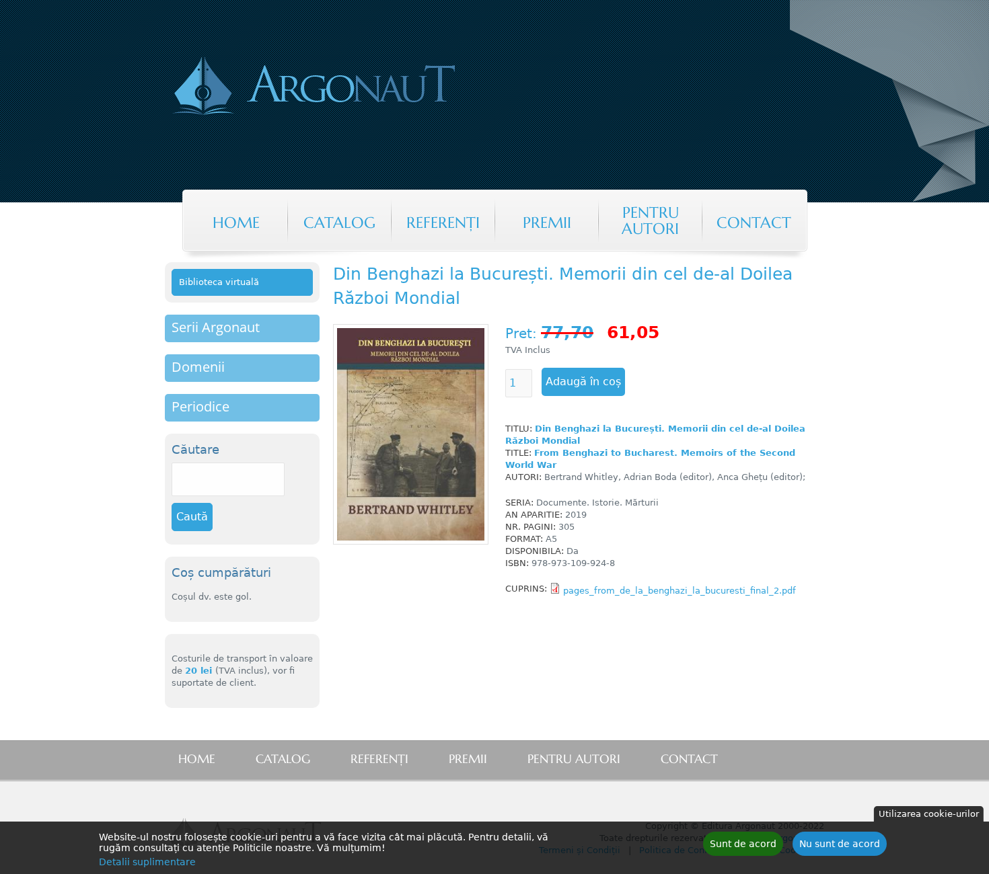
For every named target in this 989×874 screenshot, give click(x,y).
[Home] (369, 87)
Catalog (339, 222)
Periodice (200, 406)
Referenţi (443, 222)
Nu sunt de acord (839, 843)
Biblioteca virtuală (219, 282)
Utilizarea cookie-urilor (929, 814)
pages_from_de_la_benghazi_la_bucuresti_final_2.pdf (679, 591)
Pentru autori (650, 220)
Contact (754, 222)
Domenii (198, 367)
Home (236, 222)
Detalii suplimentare (147, 862)
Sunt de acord (743, 843)
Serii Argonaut (216, 327)
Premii (547, 222)
